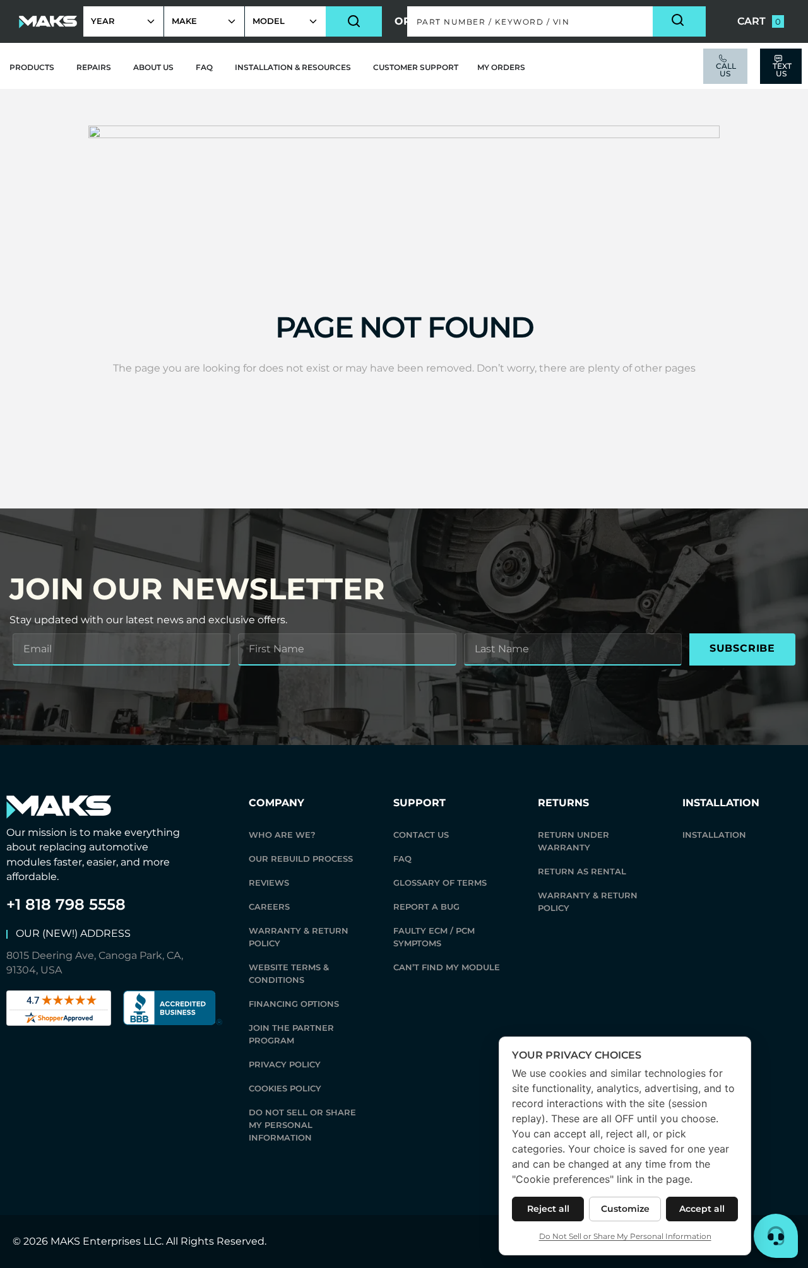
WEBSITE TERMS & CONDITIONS (289, 973)
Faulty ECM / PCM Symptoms (434, 936)
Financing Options (294, 1004)
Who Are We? (282, 835)
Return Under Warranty (573, 841)
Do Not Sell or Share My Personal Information (302, 1124)
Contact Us (421, 835)
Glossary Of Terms (440, 883)
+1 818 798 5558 (66, 904)
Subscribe (742, 648)
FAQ (402, 859)
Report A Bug (426, 906)
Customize (625, 1208)
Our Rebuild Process (301, 859)
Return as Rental (582, 871)
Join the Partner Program (291, 1034)
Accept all (702, 1208)
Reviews (269, 883)
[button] (556, 21)
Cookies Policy (285, 1088)
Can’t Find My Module (446, 967)
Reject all (548, 1208)
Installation (714, 835)
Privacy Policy (285, 1064)
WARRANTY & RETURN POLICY (298, 936)
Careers (269, 906)
